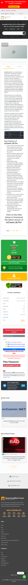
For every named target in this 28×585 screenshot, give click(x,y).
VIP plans (8, 377)
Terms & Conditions (5, 534)
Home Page (5, 317)
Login (3, 13)
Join (23, 385)
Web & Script (3, 565)
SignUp (7, 13)
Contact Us (9, 10)
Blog (2, 527)
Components (12, 29)
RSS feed (14, 10)
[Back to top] (24, 581)
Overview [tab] (8, 66)
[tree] (14, 344)
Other (4, 418)
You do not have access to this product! (14, 331)
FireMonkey (12, 454)
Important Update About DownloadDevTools (10, 540)
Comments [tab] (19, 66)
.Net (2, 552)
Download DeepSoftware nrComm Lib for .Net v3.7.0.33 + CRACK (14, 421)
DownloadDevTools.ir (12, 365)
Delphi (18, 29)
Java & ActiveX (4, 556)
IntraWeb (16, 454)
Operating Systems (5, 563)
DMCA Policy (3, 538)
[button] (26, 411)
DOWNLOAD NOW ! (14, 278)
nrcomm (22, 320)
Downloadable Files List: (8, 336)
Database (3, 558)
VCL (22, 29)
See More (14, 466)
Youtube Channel (4, 542)
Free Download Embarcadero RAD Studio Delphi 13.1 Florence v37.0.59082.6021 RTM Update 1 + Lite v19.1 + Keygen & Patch (14, 458)
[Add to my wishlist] (3, 45)
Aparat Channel (4, 544)
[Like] (6, 45)
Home (4, 10)
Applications (7, 454)
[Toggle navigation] (25, 17)
